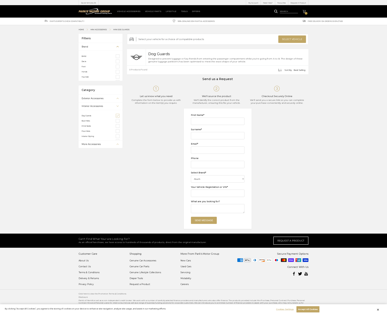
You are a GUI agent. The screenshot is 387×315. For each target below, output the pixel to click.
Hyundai (85, 77)
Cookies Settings (285, 309)
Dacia (84, 61)
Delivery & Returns (89, 278)
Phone (194, 158)
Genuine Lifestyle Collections (145, 272)
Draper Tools (136, 278)
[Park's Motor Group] (95, 11)
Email (194, 143)
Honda (84, 72)
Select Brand (198, 172)
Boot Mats (86, 121)
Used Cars (185, 266)
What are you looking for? (205, 201)
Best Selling (299, 70)
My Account (253, 3)
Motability (185, 278)
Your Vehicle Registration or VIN (209, 187)
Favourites (281, 3)
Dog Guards (86, 116)
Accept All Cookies (308, 309)
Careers (184, 284)
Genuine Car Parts (139, 266)
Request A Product (298, 3)
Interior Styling (88, 136)
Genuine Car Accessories (143, 260)
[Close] (378, 309)
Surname (196, 129)
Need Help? (268, 3)
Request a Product (140, 284)
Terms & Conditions (89, 272)
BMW (84, 56)
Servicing (185, 272)
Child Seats (86, 126)
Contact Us (85, 266)
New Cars (185, 260)
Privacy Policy (86, 284)
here (85, 294)
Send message (204, 220)
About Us (84, 260)
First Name (197, 115)
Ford (83, 66)
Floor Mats (86, 131)
